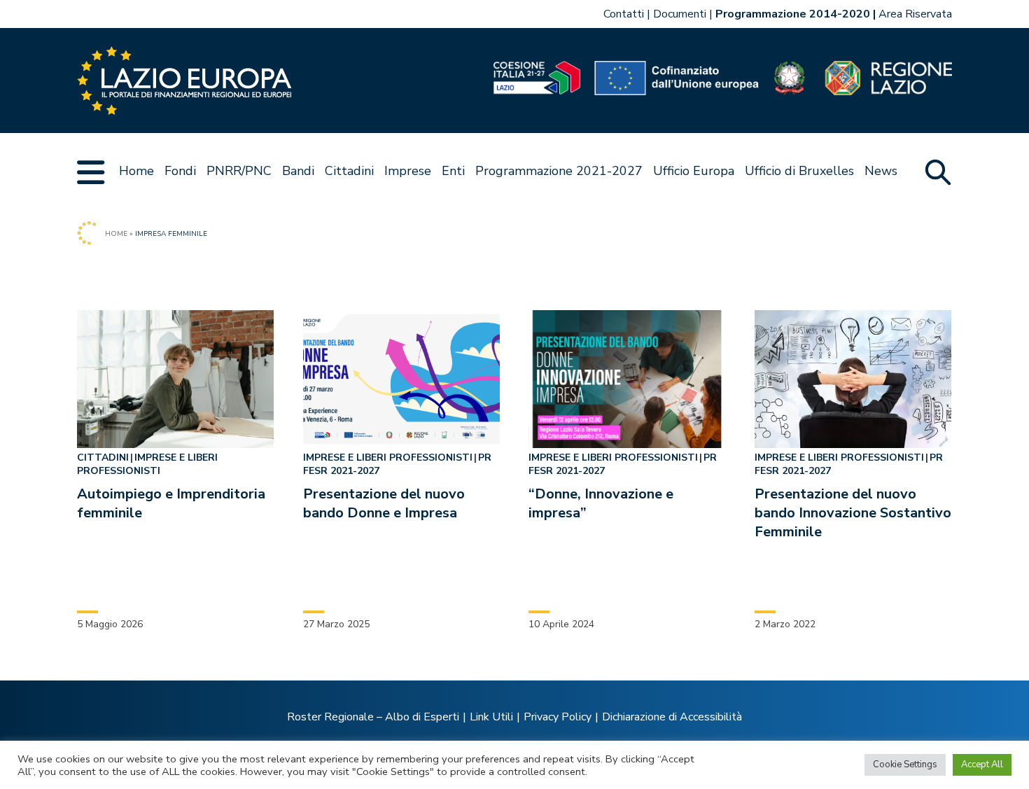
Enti (453, 170)
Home (136, 170)
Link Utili (491, 717)
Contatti (623, 14)
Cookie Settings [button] (905, 764)
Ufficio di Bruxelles (799, 170)
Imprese (407, 170)
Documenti (679, 14)
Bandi (298, 170)
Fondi (180, 170)
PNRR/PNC (239, 170)
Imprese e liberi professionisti (147, 464)
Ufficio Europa (693, 170)
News (880, 170)
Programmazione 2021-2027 (559, 170)
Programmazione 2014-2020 (792, 14)
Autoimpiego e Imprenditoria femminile (171, 503)
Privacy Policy (558, 717)
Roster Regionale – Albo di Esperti (373, 717)
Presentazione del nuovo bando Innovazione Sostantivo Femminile (853, 512)
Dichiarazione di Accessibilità (672, 717)
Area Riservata (915, 14)
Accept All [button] (982, 764)
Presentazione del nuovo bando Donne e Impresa (384, 503)
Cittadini (349, 170)
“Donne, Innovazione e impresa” (600, 503)
